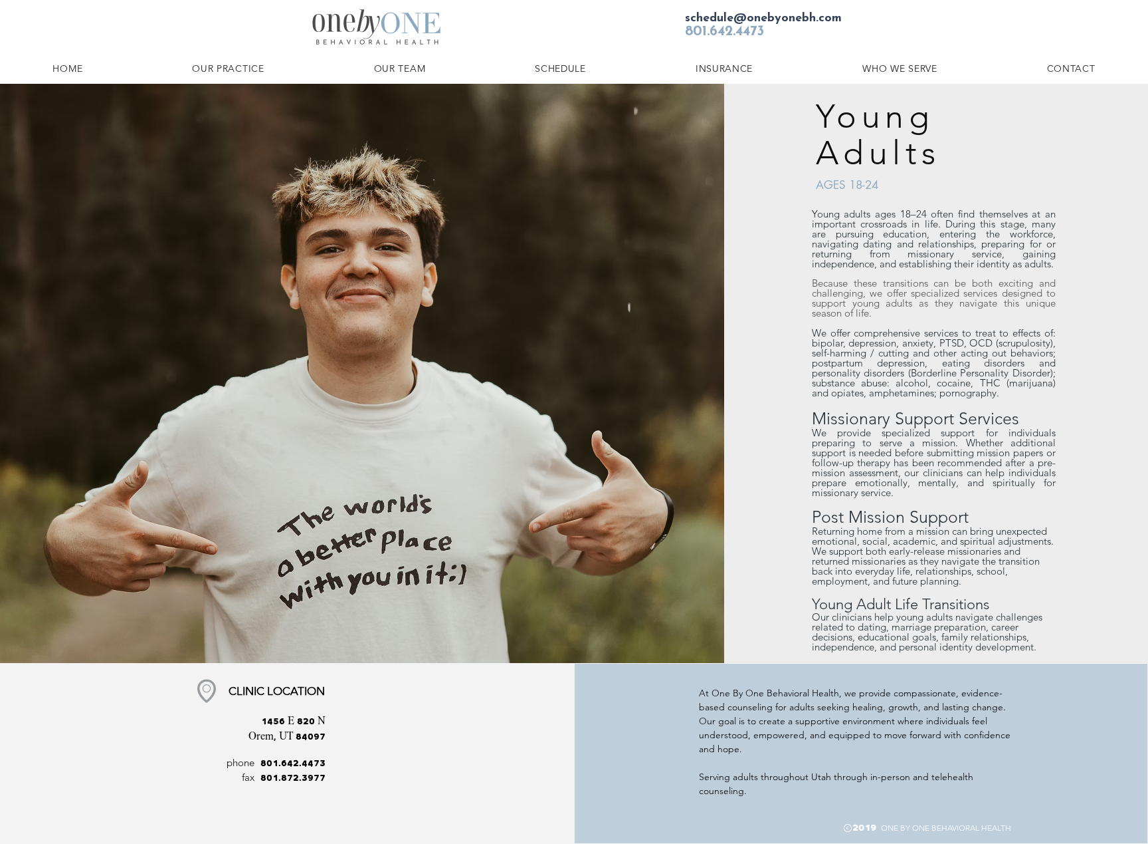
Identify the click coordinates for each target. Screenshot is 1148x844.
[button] (900, 68)
